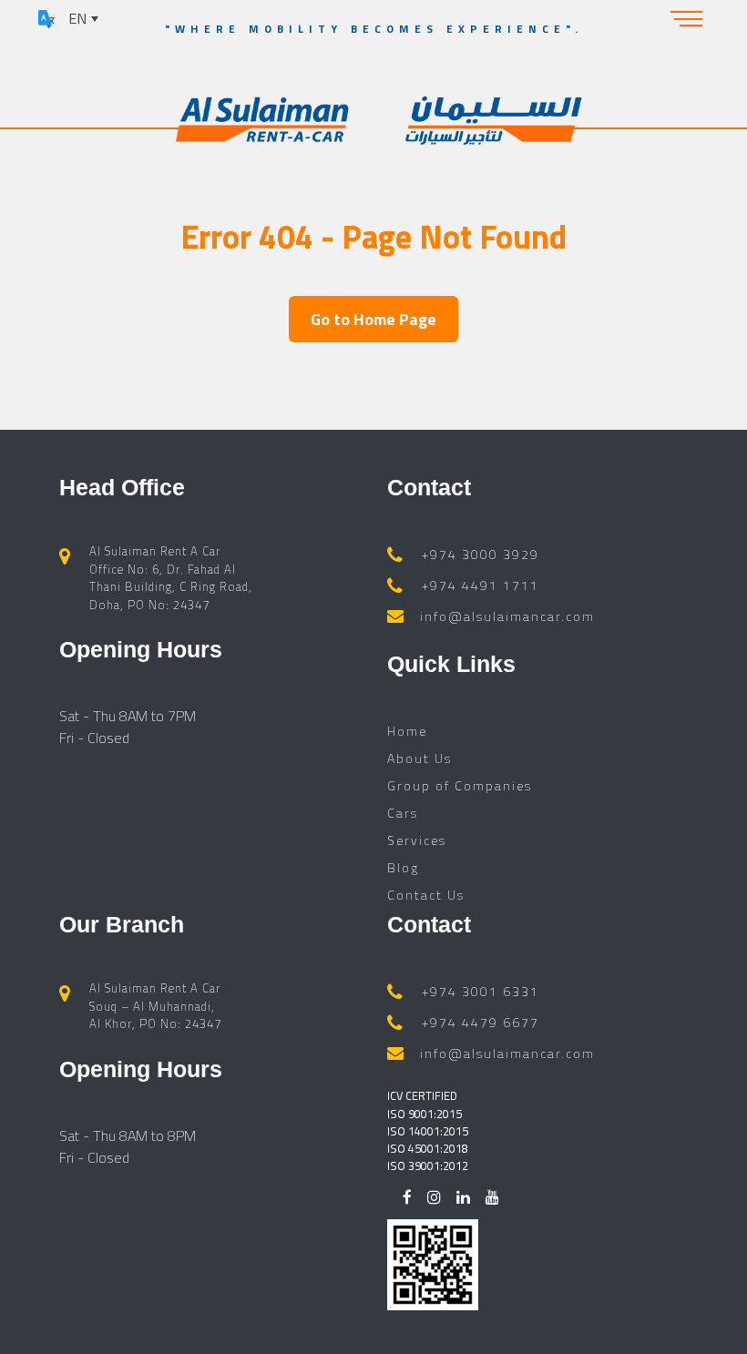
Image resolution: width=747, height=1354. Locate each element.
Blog (403, 867)
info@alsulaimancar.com (507, 616)
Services (416, 840)
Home (407, 730)
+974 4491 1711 (480, 585)
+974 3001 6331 (480, 991)
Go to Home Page (373, 319)
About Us (419, 758)
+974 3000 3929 (480, 554)
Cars (402, 812)
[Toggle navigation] (686, 18)
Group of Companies (459, 785)
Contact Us (426, 894)
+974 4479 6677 (480, 1022)
